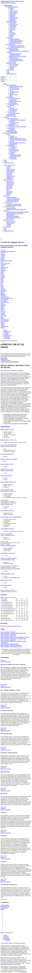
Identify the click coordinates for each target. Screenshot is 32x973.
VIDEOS (12, 68)
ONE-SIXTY (13, 23)
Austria (2, 258)
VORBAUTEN (13, 137)
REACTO (12, 32)
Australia (3, 256)
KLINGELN (13, 152)
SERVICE (9, 52)
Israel (2, 282)
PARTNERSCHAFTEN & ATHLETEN (19, 51)
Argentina (3, 255)
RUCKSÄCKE (13, 146)
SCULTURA (13, 33)
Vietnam (3, 327)
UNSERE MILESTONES (16, 41)
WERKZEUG (13, 157)
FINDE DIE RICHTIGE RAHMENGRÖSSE (15, 54)
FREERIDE (12, 124)
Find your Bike (10, 69)
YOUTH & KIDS (11, 112)
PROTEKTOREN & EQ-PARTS (18, 142)
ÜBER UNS (10, 37)
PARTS (8, 134)
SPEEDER (12, 105)
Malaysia (3, 291)
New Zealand (4, 301)
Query (2, 76)
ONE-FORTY (13, 25)
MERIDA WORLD (11, 63)
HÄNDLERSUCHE (11, 73)
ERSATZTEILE (13, 144)
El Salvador (3, 270)
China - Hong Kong (5, 263)
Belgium (3, 259)
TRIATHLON (13, 102)
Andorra (3, 254)
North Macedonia (5, 302)
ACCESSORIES (11, 145)
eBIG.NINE (12, 15)
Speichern (24, 971)
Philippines (3, 305)
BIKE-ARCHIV (13, 57)
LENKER (12, 136)
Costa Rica (3, 264)
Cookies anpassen (14, 967)
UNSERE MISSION (14, 39)
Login (8, 72)
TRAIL (11, 90)
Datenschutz (6, 938)
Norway (2, 303)
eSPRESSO (12, 16)
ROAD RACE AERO (15, 98)
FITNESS (12, 129)
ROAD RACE (13, 99)
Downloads (6, 334)
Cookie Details (22, 967)
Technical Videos (8, 335)
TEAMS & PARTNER (12, 48)
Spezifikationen (7, 331)
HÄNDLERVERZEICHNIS (16, 60)
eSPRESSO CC (13, 19)
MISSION (12, 35)
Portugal (3, 307)
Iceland (2, 278)
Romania (3, 309)
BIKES (5, 83)
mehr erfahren (4, 357)
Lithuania (3, 288)
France (2, 274)
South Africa (4, 315)
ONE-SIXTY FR (14, 24)
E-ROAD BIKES (11, 128)
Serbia (2, 310)
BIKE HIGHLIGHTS (12, 21)
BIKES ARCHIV (11, 114)
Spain (2, 317)
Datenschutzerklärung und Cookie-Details (10, 964)
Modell (5, 330)
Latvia (2, 287)
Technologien (7, 337)
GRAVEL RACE (14, 109)
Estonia (2, 271)
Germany (3, 275)
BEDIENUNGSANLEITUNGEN (18, 56)
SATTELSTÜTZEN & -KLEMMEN (18, 140)
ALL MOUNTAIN (14, 91)
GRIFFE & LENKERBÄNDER (17, 138)
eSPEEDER (12, 20)
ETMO (11, 9)
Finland (2, 272)
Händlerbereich (7, 939)
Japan (2, 284)
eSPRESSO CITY (14, 17)
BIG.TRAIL (12, 29)
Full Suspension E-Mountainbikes (17, 120)
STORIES (12, 67)
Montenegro (3, 294)
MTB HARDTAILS (14, 87)
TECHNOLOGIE (11, 44)
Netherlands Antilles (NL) (7, 298)
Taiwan (2, 322)
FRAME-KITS (13, 110)
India (2, 279)
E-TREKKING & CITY (12, 125)
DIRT (11, 31)
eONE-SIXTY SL (14, 11)
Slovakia (3, 313)
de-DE (5, 228)
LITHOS (12, 8)
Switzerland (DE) (5, 319)
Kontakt (5, 935)
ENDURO (12, 93)
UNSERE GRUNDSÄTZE (16, 40)
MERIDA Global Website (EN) (8, 251)
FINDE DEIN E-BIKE (12, 132)
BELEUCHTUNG (14, 150)
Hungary (3, 276)
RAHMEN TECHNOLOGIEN (17, 47)
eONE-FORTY (13, 13)
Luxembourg (4, 290)
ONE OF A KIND (14, 64)
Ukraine (2, 325)
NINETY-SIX (13, 27)
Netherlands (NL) (5, 297)
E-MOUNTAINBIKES (12, 118)
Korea (2, 286)
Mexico (2, 293)
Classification (7, 338)
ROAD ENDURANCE (15, 101)
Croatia (2, 266)
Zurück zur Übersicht (6, 661)
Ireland (2, 280)
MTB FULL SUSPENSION (16, 86)
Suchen (2, 78)
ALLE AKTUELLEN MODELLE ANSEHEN (12, 370)
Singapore (3, 311)
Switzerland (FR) (5, 321)
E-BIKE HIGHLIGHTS (12, 7)
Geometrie (6, 333)
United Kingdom (5, 326)
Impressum (6, 936)
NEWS (5, 160)
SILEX (11, 36)
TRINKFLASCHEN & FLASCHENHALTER (15, 155)
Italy (2, 283)
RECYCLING (13, 61)
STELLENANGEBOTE (15, 43)
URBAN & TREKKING (13, 104)
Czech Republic (4, 267)
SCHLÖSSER (13, 158)
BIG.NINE (12, 28)
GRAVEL (9, 106)
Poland (2, 306)
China (2, 262)
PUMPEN (12, 153)
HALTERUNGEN (14, 149)
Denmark (3, 268)
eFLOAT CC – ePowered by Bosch (18, 126)
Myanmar (3, 295)
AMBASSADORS (14, 49)
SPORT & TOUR (14, 94)
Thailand (3, 323)
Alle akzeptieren (4, 967)
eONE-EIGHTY (13, 12)
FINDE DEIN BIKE (11, 116)
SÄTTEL (12, 141)
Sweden (2, 318)
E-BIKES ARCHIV (11, 130)
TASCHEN (12, 148)
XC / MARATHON (14, 89)
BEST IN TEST (13, 65)
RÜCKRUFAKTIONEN (16, 59)
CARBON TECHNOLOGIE (17, 45)
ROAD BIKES (10, 97)
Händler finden (4, 359)
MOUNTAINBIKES (12, 85)
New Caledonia (4, 299)
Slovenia (3, 314)
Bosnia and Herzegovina (6, 260)
